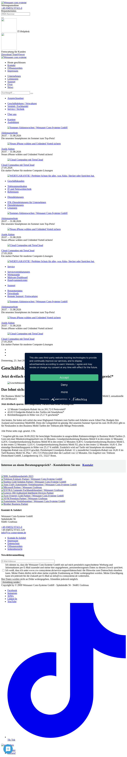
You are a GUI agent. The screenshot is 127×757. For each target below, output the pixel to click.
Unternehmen (14, 76)
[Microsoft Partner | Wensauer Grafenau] (21, 487)
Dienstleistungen (15, 197)
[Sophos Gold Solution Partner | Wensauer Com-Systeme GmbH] (33, 481)
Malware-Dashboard (17, 277)
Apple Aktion (8, 149)
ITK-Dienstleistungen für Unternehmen (26, 202)
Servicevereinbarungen (18, 272)
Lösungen (12, 208)
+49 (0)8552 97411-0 (11, 8)
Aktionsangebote (9, 132)
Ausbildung (13, 122)
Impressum (12, 71)
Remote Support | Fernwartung (22, 296)
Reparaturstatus (14, 290)
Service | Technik (15, 109)
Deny (64, 384)
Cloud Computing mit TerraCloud (17, 165)
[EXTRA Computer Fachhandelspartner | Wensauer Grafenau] (32, 490)
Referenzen (13, 191)
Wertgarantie (13, 274)
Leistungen (12, 79)
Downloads (13, 293)
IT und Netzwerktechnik (19, 189)
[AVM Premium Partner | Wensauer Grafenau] (24, 498)
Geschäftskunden (15, 181)
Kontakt (11, 65)
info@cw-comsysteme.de (13, 532)
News (10, 87)
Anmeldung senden (11, 582)
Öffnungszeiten (14, 68)
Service (11, 266)
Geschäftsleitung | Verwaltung (22, 103)
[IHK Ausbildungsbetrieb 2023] (17, 476)
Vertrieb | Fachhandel (17, 106)
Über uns (11, 114)
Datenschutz (13, 543)
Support (11, 81)
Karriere (11, 119)
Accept (64, 377)
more (64, 392)
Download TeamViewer (13, 54)
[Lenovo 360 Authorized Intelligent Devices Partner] (27, 493)
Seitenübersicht (14, 549)
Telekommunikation (17, 186)
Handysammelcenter (17, 280)
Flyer (10, 84)
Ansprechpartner (15, 98)
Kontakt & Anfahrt (16, 538)
